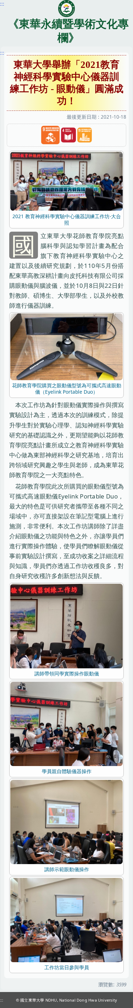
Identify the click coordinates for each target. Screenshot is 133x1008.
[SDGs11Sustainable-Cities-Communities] (85, 135)
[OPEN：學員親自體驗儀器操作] (66, 723)
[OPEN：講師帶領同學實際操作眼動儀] (66, 625)
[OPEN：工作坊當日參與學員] (66, 919)
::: (2, 52)
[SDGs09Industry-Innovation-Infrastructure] (50, 135)
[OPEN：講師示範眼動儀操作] (66, 821)
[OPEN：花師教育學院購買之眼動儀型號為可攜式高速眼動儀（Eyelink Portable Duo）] (66, 346)
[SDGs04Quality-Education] (68, 135)
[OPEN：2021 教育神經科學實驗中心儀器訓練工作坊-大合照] (66, 180)
